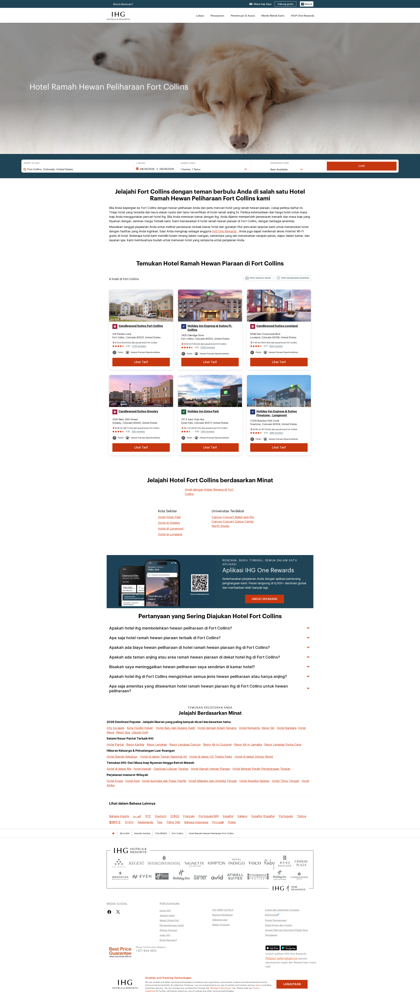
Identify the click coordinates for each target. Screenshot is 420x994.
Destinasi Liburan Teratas (171, 769)
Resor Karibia (135, 744)
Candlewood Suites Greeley (138, 411)
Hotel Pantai (115, 744)
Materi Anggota (221, 924)
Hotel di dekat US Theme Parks (210, 756)
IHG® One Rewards (302, 15)
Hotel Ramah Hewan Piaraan (210, 769)
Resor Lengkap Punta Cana (282, 744)
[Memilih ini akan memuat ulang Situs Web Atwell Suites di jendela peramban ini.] (235, 876)
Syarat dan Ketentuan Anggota (282, 909)
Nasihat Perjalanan (222, 914)
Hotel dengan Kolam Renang (217, 728)
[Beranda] (113, 833)
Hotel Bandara (286, 728)
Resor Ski (268, 728)
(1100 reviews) (139, 346)
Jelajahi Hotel (167, 915)
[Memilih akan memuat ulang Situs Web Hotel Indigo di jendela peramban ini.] (237, 862)
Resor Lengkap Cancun (185, 744)
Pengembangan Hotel (172, 925)
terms (259, 984)
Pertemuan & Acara (243, 15)
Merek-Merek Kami (272, 15)
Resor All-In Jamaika (248, 744)
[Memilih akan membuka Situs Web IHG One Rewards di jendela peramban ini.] (289, 888)
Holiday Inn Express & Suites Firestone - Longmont (276, 413)
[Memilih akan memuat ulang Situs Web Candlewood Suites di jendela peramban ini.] (299, 876)
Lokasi (200, 15)
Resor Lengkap (157, 744)
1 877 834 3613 (146, 950)
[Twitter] (118, 912)
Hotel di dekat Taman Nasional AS (163, 756)
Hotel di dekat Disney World (254, 756)
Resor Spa (123, 732)
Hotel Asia (132, 781)
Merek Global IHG (169, 920)
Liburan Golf (140, 732)
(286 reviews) (276, 433)
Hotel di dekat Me (119, 769)
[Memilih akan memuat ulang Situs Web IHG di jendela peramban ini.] (118, 15)
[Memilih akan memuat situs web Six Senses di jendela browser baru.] (118, 862)
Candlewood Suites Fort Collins (141, 326)
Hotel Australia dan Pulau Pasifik (164, 781)
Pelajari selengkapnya (281, 958)
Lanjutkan (292, 984)
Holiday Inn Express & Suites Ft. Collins (210, 328)
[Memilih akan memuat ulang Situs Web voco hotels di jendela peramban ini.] (254, 862)
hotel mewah (142, 769)
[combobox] (78, 169)
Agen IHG (165, 935)
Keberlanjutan (220, 919)
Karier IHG (165, 910)
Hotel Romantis (249, 728)
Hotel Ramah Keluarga (122, 756)
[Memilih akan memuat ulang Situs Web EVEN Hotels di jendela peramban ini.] (142, 876)
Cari (361, 166)
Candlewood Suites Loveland (277, 326)
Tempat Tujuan (31, 163)
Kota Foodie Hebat (140, 728)
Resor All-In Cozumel (217, 744)
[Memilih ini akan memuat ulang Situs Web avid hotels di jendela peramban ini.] (217, 876)
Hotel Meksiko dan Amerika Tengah (213, 781)
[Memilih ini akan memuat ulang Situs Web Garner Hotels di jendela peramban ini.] (200, 876)
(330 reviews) (207, 431)
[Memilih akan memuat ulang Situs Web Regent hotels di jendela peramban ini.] (136, 862)
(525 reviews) (138, 431)
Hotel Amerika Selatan (254, 781)
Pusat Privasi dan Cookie (278, 925)
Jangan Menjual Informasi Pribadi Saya (286, 930)
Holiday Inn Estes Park (203, 411)
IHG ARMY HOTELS (222, 909)
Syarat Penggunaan (276, 920)
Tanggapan (271, 934)
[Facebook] (110, 912)
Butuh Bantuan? (123, 4)
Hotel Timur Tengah (285, 781)
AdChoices (271, 914)
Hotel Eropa (115, 781)
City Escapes (115, 728)
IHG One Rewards (224, 231)
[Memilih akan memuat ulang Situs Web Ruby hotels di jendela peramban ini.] (269, 862)
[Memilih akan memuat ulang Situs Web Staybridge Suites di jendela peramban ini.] (258, 876)
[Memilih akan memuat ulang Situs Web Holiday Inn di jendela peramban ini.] (181, 876)
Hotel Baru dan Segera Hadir (175, 728)
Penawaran (217, 15)
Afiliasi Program (168, 930)
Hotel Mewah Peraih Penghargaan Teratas (261, 769)
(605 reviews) (276, 346)
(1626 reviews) (207, 347)
